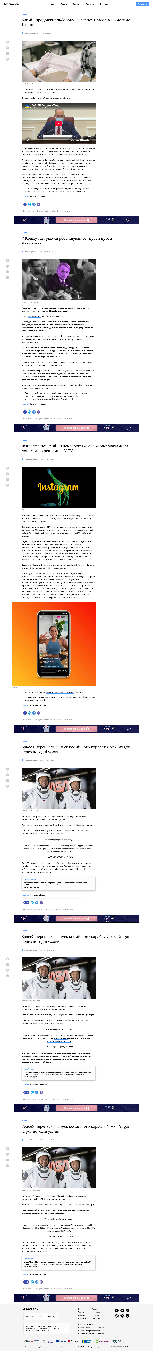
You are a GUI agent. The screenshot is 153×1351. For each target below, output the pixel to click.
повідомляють (34, 316)
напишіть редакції (56, 1347)
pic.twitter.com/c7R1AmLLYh (59, 852)
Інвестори (96, 1312)
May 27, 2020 (67, 857)
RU (125, 4)
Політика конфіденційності (89, 1331)
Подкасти (90, 4)
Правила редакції (85, 1324)
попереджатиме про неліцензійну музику (53, 697)
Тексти (64, 4)
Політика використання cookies (91, 1334)
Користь (76, 4)
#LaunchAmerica (61, 849)
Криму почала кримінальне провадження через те (60, 393)
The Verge (43, 522)
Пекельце (104, 4)
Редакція (95, 1309)
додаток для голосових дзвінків (60, 692)
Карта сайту (96, 1318)
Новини (51, 4)
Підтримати (142, 4)
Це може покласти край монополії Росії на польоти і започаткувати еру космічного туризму (57, 885)
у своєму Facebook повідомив (58, 336)
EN (122, 4)
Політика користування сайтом (91, 1327)
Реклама (95, 1315)
